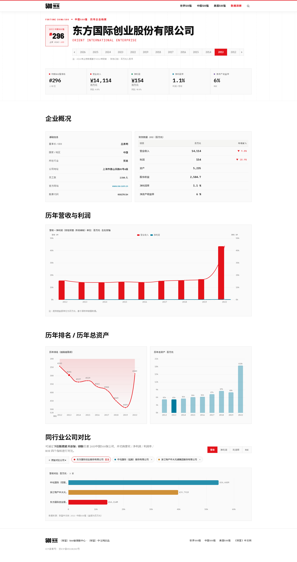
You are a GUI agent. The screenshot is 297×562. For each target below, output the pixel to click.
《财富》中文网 (243, 540)
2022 (133, 52)
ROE (247, 449)
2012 (233, 52)
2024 (108, 52)
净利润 (223, 449)
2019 (145, 52)
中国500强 (203, 5)
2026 (83, 52)
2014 (208, 52)
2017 (170, 52)
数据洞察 (236, 5)
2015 (196, 52)
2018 (158, 52)
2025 (95, 52)
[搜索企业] (248, 6)
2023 (120, 52)
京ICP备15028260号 (69, 548)
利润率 (236, 449)
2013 (221, 52)
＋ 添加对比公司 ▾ (57, 460)
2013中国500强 (57, 29)
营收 (212, 449)
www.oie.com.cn (120, 185)
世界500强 (186, 5)
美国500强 (220, 5)
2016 (183, 52)
